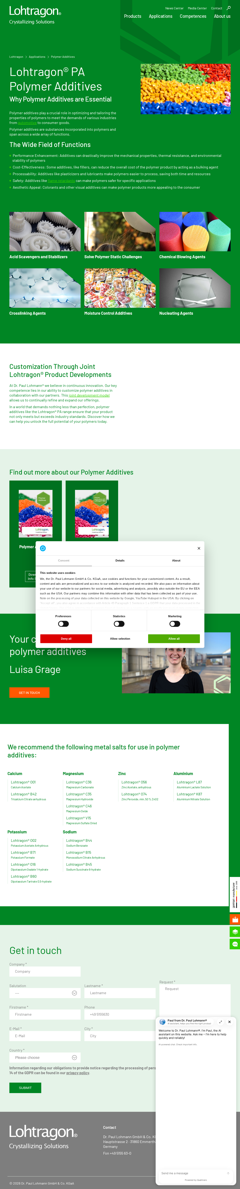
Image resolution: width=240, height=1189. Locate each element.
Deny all (66, 638)
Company (18, 964)
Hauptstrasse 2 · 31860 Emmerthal (130, 1141)
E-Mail (15, 1028)
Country (17, 1050)
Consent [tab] (63, 560)
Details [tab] (120, 560)
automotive (27, 122)
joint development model (89, 395)
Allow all (174, 638)
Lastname (93, 985)
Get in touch (29, 693)
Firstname (18, 1007)
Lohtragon (16, 56)
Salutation (17, 985)
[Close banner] (199, 548)
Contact (216, 8)
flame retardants (61, 180)
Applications (160, 16)
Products (132, 16)
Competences (193, 16)
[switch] (63, 624)
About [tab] (176, 560)
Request (167, 982)
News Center (174, 8)
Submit (25, 1088)
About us (222, 16)
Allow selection (120, 638)
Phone (89, 1007)
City (88, 1028)
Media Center (197, 8)
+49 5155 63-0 (120, 1153)
